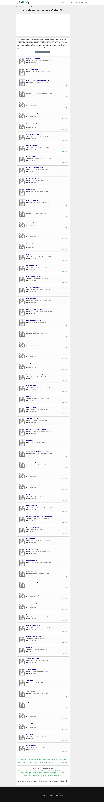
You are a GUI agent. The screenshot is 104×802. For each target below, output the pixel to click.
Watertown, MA (40, 762)
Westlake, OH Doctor (63, 770)
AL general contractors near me (38, 759)
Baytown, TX (47, 763)
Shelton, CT (59, 760)
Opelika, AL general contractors (26, 759)
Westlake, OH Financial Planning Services (34, 775)
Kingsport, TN (42, 763)
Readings (81, 2)
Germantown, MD (47, 762)
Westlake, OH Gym (46, 775)
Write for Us (52, 793)
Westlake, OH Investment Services (54, 772)
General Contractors (70, 2)
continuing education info (60, 763)
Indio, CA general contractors (31, 760)
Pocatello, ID (29, 762)
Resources (63, 793)
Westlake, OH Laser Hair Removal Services (50, 773)
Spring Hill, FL (20, 762)
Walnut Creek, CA (53, 760)
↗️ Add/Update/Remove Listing (43, 52)
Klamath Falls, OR (31, 763)
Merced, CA (39, 760)
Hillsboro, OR (24, 763)
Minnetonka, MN (54, 762)
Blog (77, 2)
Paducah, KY (34, 762)
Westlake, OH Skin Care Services (41, 772)
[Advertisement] (43, 25)
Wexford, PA (37, 763)
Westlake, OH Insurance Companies (32, 770)
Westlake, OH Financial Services (56, 775)
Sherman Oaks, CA (45, 760)
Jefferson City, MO (61, 762)
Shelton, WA (53, 763)
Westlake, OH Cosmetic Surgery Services (27, 772)
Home (62, 2)
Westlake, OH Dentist (22, 770)
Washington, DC (64, 760)
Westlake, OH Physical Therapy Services (34, 773)
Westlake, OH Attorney (44, 770)
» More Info (64, 64)
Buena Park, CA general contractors (51, 759)
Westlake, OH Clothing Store (54, 770)
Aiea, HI (25, 762)
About (86, 2)
